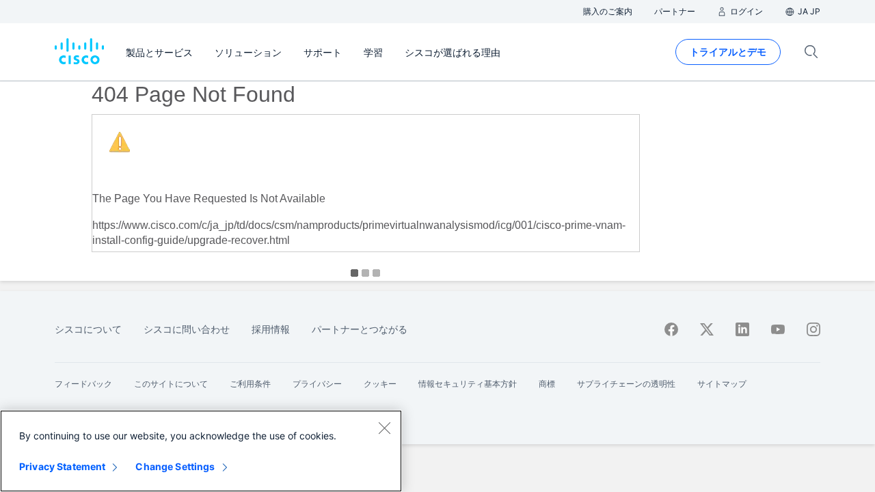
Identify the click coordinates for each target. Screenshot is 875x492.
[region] (201, 451)
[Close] (384, 428)
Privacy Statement (62, 466)
